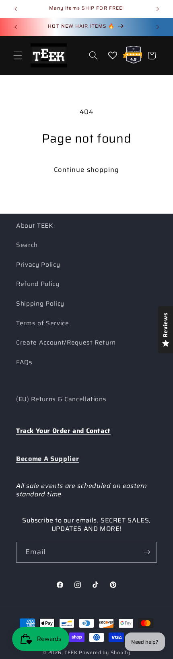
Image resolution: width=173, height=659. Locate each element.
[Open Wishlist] (112, 55)
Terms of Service (42, 323)
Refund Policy (38, 284)
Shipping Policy (40, 303)
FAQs (24, 362)
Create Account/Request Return (66, 342)
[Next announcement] (158, 9)
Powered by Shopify (104, 652)
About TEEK (34, 226)
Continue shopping (86, 169)
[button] (17, 55)
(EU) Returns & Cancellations (61, 399)
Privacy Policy (38, 264)
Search (27, 245)
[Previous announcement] (16, 9)
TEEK (70, 652)
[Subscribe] (147, 552)
